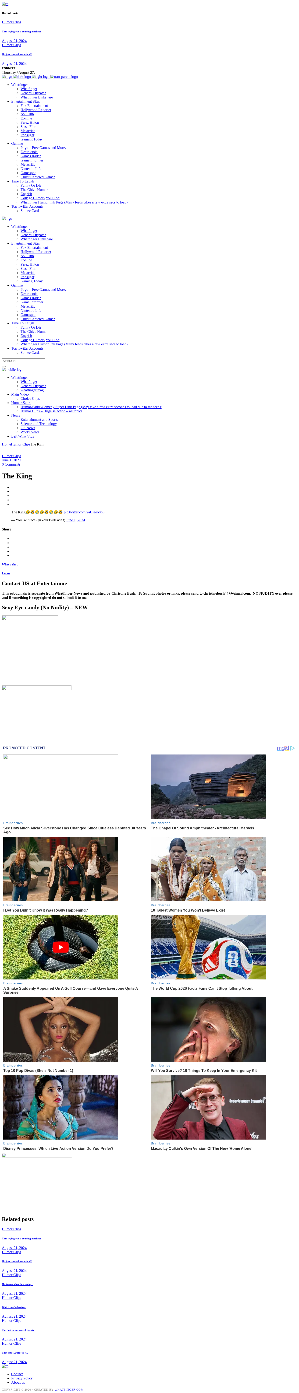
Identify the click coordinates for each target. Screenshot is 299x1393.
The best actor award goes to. (18, 1330)
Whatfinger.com (69, 1389)
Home (6, 444)
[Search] (4, 366)
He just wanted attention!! (17, 54)
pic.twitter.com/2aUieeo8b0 (84, 512)
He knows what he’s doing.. (17, 1284)
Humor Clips (11, 22)
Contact (17, 1374)
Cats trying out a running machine (21, 31)
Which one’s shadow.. (14, 1307)
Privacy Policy (22, 1378)
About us (18, 1382)
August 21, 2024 (14, 41)
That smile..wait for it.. (15, 1352)
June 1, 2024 (11, 460)
